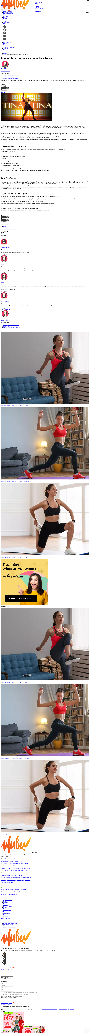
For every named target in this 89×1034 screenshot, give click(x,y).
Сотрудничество (7, 42)
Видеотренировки (7, 12)
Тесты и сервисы (7, 22)
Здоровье (37, 7)
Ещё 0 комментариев (5, 309)
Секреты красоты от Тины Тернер (11, 78)
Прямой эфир (6, 908)
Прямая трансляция (8, 13)
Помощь (5, 43)
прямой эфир (38, 11)
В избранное (3, 89)
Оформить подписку (5, 5)
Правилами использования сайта (49, 1009)
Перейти (3, 92)
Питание (37, 4)
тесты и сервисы (39, 9)
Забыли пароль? (4, 977)
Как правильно (6, 49)
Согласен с (15, 994)
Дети (4, 14)
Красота (37, 6)
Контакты (5, 44)
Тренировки (6, 48)
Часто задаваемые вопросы (9, 927)
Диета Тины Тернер (8, 77)
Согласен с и (19, 992)
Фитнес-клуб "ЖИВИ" (8, 47)
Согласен (3, 1011)
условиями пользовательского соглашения (18, 994)
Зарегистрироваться (5, 997)
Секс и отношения (39, 8)
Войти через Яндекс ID (6, 967)
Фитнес (36, 3)
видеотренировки (39, 2)
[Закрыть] (2, 1032)
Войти (2, 978)
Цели (4, 23)
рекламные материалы (8, 924)
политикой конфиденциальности (29, 992)
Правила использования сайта (10, 922)
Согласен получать (12, 996)
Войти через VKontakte (6, 969)
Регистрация (7, 978)
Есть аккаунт (14, 997)
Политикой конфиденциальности (66, 1009)
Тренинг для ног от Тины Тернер (11, 75)
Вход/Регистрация (7, 11)
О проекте (5, 925)
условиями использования (14, 992)
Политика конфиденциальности (11, 923)
